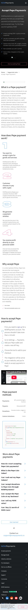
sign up (19, 327)
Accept (22, 607)
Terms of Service (4, 608)
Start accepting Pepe (14, 64)
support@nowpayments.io (14, 535)
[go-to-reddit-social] (11, 598)
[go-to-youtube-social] (16, 598)
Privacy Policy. (12, 608)
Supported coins (13, 72)
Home (3, 72)
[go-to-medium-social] (20, 598)
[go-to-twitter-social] (2, 598)
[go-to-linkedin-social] (7, 598)
